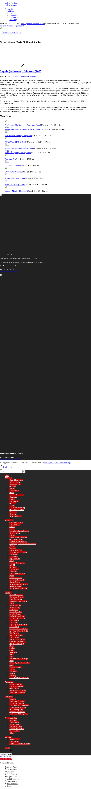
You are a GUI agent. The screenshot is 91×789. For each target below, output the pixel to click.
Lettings (12, 499)
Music (11, 661)
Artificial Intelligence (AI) (18, 601)
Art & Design (14, 637)
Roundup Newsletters (16, 729)
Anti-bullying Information (18, 552)
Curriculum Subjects (16, 635)
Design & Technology (16, 644)
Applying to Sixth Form (17, 707)
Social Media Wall (15, 727)
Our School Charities (16, 510)
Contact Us (9, 9)
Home (7, 476)
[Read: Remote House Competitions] (7, 175)
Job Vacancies (14, 741)
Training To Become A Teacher (19, 744)
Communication (11, 718)
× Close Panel (6, 754)
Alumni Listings (19, 76)
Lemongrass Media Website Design (57, 463)
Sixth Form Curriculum (17, 701)
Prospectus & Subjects (16, 703)
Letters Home (14, 722)
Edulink (12, 13)
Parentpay (13, 15)
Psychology (13, 671)
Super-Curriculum (15, 578)
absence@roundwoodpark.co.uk (12, 26)
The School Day (14, 525)
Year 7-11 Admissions (16, 686)
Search (7, 748)
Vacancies (8, 737)
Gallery (11, 733)
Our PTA (12, 503)
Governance (13, 512)
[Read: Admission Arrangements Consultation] (7, 145)
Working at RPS (14, 739)
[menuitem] (48, 9)
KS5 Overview (14, 633)
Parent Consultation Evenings (19, 531)
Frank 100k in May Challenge (16, 185)
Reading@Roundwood (17, 616)
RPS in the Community (17, 508)
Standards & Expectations (18, 537)
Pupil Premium (14, 559)
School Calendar (14, 724)
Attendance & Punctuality (18, 542)
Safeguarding (13, 554)
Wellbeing (12, 548)
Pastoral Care (13, 556)
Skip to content (5, 756)
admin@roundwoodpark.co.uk (32, 24)
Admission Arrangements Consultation (19, 148)
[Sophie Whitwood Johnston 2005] (12, 66)
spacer (11, 576)
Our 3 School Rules (16, 539)
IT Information (14, 533)
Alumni (12, 505)
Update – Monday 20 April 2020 (17, 191)
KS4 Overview (14, 627)
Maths (11, 656)
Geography (13, 652)
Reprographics (14, 501)
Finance (12, 535)
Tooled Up (13, 18)
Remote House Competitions (15, 178)
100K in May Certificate (14, 172)
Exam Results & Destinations (19, 705)
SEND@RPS (13, 610)
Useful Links (9, 11)
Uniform (12, 546)
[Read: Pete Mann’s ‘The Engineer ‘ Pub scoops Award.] (7, 121)
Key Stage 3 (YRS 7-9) (17, 618)
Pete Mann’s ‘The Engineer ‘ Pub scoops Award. (23, 125)
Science (12, 673)
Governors (12, 514)
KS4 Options (13, 622)
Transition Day (10, 159)
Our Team (12, 486)
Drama (11, 646)
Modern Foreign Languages (18, 659)
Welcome (12, 699)
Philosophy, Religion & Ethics (19, 663)
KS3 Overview (14, 620)
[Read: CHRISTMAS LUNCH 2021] (7, 139)
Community (13, 497)
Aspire (11, 603)
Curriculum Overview (16, 597)
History (11, 654)
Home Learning (14, 607)
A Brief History (14, 482)
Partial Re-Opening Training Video (18, 153)
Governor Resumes (15, 516)
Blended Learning (15, 605)
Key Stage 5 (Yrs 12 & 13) (18, 631)
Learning (8, 593)
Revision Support (15, 614)
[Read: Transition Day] (7, 156)
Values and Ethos (15, 484)
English (12, 648)
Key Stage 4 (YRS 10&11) (18, 625)
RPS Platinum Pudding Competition (18, 136)
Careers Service (14, 582)
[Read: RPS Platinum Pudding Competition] (7, 132)
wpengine (32, 76)
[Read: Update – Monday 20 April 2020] (7, 187)
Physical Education (15, 667)
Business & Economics (17, 639)
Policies (12, 488)
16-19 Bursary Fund (16, 710)
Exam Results (14, 491)
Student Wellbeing (15, 550)
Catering (12, 527)
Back (11, 518)
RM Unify (13, 20)
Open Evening (14, 688)
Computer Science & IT (17, 642)
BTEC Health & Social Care (19, 678)
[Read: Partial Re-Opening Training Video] (9, 151)
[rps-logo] (10, 33)
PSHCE (12, 669)
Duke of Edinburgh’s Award (18, 584)
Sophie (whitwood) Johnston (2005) (21, 71)
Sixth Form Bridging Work (18, 714)
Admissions (9, 682)
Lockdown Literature (13, 165)
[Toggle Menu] (1, 469)
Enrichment (13, 571)
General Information (16, 480)
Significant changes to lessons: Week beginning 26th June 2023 (28, 129)
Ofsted (11, 493)
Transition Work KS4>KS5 (18, 629)
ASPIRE (12, 565)
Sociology (12, 676)
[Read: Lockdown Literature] (7, 162)
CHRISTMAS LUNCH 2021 (16, 142)
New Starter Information (17, 690)
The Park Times (14, 731)
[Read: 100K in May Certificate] (7, 168)
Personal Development (17, 563)
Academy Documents (16, 495)
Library (12, 529)
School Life (9, 520)
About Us (8, 478)
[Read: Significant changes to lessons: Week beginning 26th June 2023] (9, 127)
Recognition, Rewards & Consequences (22, 544)
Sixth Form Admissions (17, 693)
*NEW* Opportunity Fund (18, 588)
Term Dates (13, 720)
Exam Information (15, 612)
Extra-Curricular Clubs (17, 573)
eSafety (11, 561)
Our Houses (13, 567)
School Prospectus (15, 684)
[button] (6, 759)
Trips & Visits (14, 569)
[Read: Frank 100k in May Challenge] (7, 181)
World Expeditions (15, 586)
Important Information (17, 712)
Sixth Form (9, 697)
